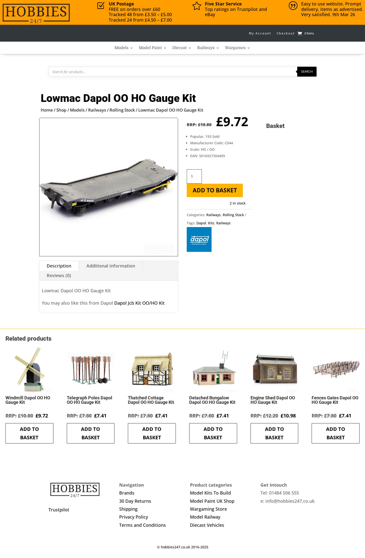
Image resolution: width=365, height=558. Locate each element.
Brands (126, 493)
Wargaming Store (208, 509)
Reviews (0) (59, 275)
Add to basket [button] (29, 433)
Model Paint (150, 48)
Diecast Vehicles (207, 525)
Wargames (235, 48)
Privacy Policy (133, 517)
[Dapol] (199, 241)
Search (307, 71)
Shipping (128, 509)
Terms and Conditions (142, 525)
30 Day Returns (135, 501)
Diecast (179, 48)
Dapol (201, 223)
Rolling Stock (122, 110)
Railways (206, 48)
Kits (211, 223)
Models (121, 48)
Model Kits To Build (210, 493)
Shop (61, 110)
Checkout (286, 33)
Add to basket (215, 190)
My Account (260, 33)
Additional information (110, 266)
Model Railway (205, 517)
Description (59, 266)
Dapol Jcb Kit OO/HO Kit (139, 303)
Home (47, 110)
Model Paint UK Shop (212, 501)
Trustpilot (58, 510)
